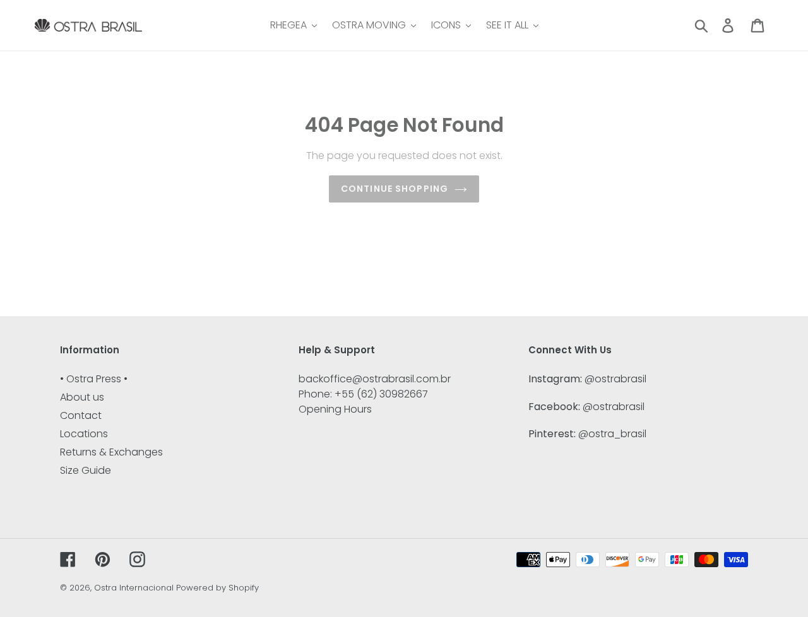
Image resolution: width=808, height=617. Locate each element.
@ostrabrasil (615, 379)
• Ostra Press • (94, 379)
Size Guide (85, 470)
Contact (81, 415)
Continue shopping (394, 188)
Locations (84, 433)
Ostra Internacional (134, 588)
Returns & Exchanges (111, 452)
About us (82, 397)
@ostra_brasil (612, 433)
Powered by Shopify (217, 588)
